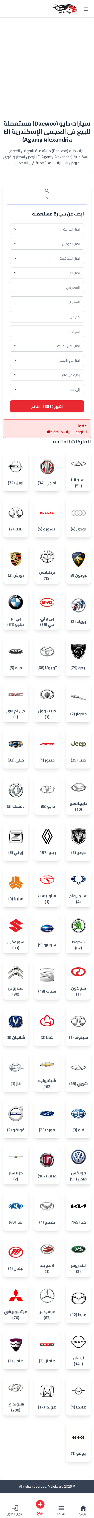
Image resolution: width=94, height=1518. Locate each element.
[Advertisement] (47, 65)
